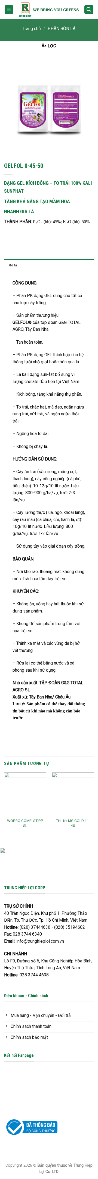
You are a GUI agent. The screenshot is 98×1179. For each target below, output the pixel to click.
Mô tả (12, 265)
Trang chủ (32, 28)
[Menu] (9, 9)
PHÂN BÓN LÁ (61, 28)
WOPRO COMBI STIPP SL (25, 823)
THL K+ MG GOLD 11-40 (73, 823)
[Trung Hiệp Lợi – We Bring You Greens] (49, 9)
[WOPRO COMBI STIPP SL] (25, 793)
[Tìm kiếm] (89, 9)
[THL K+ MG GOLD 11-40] (73, 793)
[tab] (49, 265)
